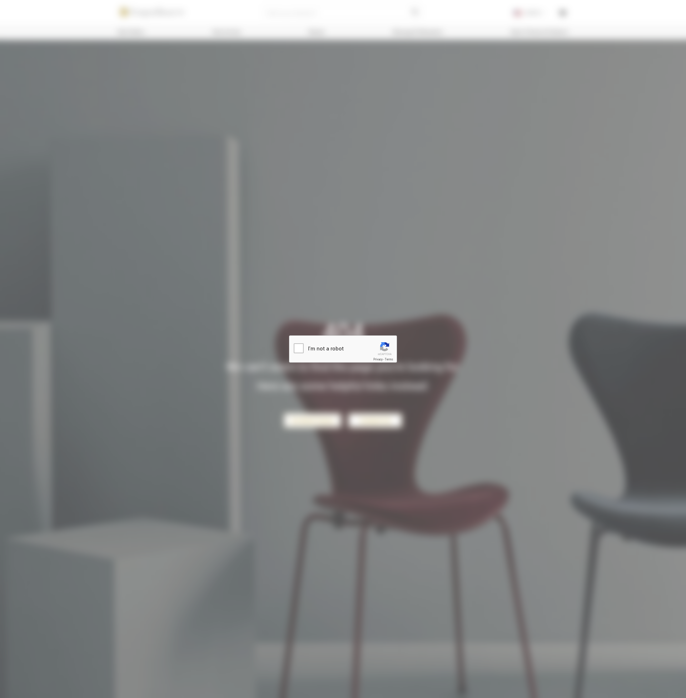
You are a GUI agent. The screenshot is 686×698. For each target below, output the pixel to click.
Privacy (378, 359)
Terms (389, 359)
